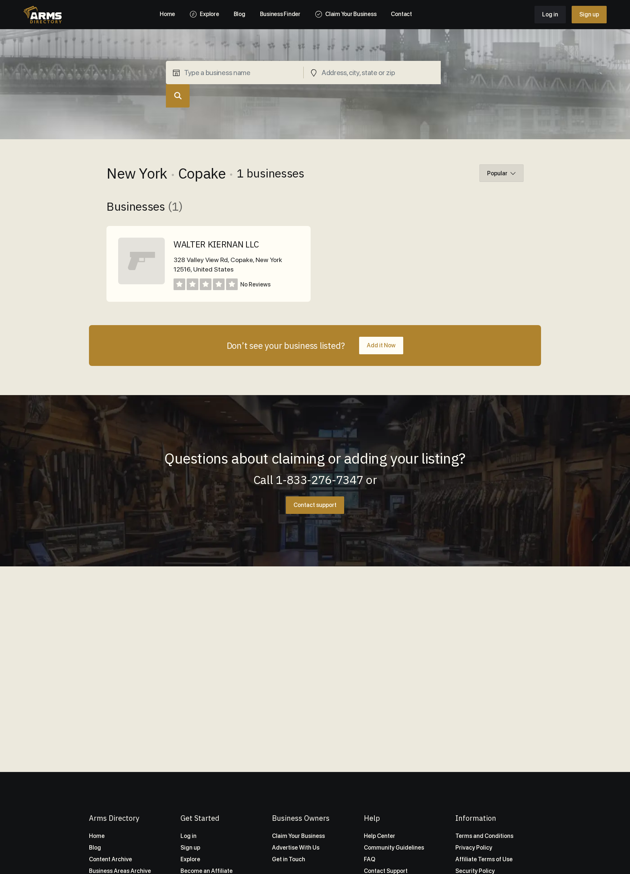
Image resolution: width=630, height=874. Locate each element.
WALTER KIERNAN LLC (216, 244)
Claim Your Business (298, 835)
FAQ (369, 859)
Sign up (589, 14)
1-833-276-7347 (319, 479)
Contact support (315, 505)
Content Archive (110, 859)
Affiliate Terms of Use (484, 859)
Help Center (379, 835)
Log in (550, 14)
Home (97, 835)
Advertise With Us (295, 847)
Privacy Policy (473, 847)
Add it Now (381, 345)
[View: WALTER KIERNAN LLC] (141, 282)
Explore (190, 859)
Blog (95, 847)
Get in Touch (288, 859)
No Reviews (255, 284)
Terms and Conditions (484, 835)
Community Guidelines (394, 847)
